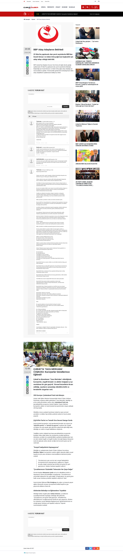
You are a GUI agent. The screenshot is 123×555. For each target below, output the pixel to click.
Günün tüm (95, 14)
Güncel (43, 7)
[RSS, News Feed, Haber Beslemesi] (98, 548)
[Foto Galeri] (99, 1)
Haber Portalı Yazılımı (31, 552)
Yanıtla (39, 142)
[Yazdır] (27, 70)
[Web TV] (95, 1)
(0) (43, 142)
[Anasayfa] (24, 1)
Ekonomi (64, 7)
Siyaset (58, 7)
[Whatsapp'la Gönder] (27, 65)
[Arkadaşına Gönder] (27, 68)
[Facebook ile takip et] (87, 548)
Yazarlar (72, 7)
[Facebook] (27, 57)
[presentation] (28, 14)
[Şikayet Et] (67, 143)
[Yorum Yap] (27, 73)
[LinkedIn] (27, 63)
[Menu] (83, 7)
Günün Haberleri (36, 1)
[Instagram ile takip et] (94, 548)
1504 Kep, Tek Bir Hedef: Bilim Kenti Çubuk (52, 14)
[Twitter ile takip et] (90, 548)
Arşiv (42, 1)
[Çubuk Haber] (30, 7)
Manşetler (29, 1)
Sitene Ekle (47, 1)
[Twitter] (27, 60)
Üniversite (50, 7)
